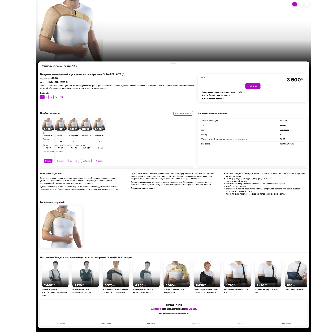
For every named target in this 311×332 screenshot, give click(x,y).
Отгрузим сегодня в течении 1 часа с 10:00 (222, 92)
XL (56, 97)
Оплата (241, 323)
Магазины (61, 323)
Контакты (151, 323)
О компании (106, 323)
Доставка (196, 323)
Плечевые (67, 66)
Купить (48, 161)
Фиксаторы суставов (51, 66)
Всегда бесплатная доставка (216, 95)
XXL (61, 97)
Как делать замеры (183, 113)
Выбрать (61, 161)
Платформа (286, 323)
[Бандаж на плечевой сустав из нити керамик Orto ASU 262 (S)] (61, 226)
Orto (75, 66)
